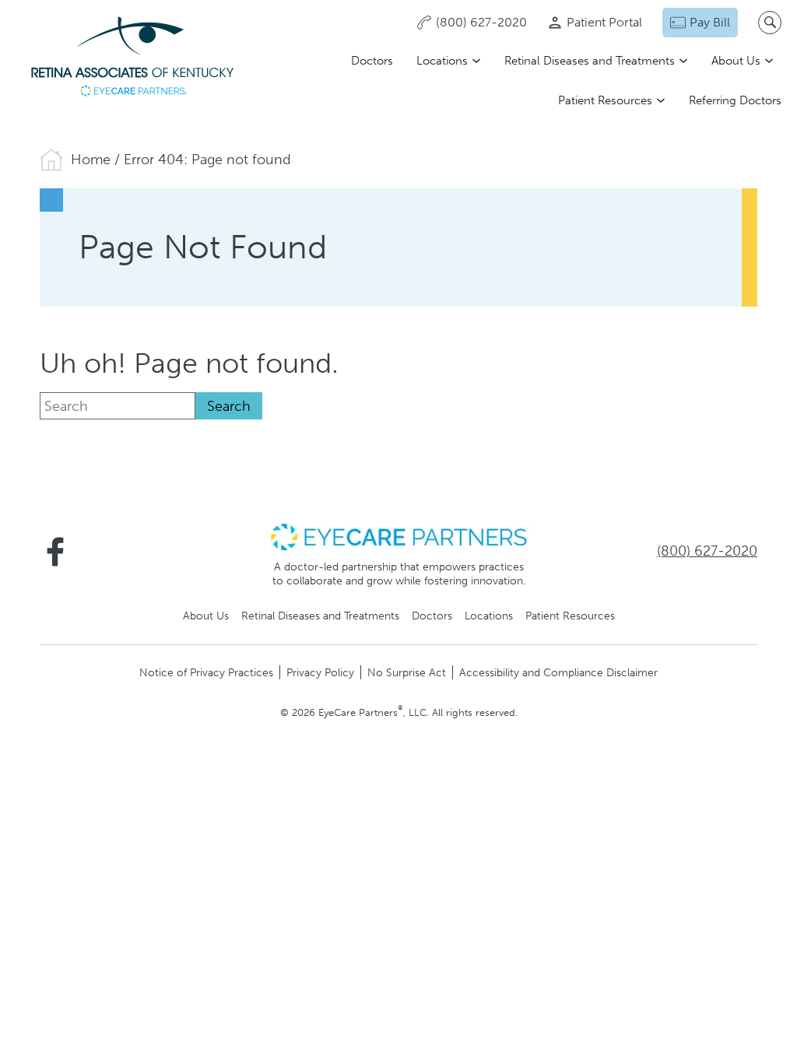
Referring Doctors (735, 100)
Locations (442, 61)
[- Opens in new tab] (398, 536)
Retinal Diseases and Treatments (589, 61)
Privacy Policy (320, 672)
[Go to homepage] (132, 58)
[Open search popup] (769, 22)
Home (91, 159)
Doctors (372, 61)
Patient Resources (605, 100)
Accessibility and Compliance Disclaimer (558, 672)
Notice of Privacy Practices (206, 672)
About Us (735, 61)
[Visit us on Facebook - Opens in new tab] (55, 551)
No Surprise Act (406, 672)
